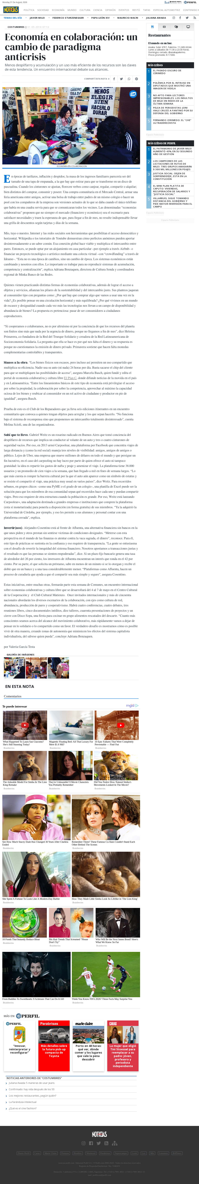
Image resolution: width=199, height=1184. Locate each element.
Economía (58, 9)
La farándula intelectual (22, 1102)
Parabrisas (105, 1153)
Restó (136, 9)
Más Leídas (155, 65)
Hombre (78, 1153)
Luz (144, 1153)
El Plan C (70, 378)
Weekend (90, 1153)
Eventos (124, 9)
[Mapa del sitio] (114, 1143)
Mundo (71, 9)
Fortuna (65, 1153)
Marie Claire (51, 1153)
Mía (152, 1153)
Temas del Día (13, 17)
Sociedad (43, 9)
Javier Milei (38, 17)
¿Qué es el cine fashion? (23, 1108)
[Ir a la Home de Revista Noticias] (11, 9)
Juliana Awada (156, 17)
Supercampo (121, 1153)
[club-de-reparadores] (36, 668)
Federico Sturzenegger (68, 17)
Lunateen (163, 1153)
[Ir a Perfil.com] (190, 2)
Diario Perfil (24, 1153)
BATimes (177, 1153)
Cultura (85, 9)
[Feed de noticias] (195, 18)
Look (134, 1153)
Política (29, 9)
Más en (9, 1016)
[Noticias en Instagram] (174, 18)
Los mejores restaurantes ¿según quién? (32, 1095)
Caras (37, 1153)
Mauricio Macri (128, 17)
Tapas (146, 9)
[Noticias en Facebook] (180, 18)
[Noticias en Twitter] (187, 18)
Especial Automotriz (166, 9)
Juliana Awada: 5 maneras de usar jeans (32, 1083)
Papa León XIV (100, 17)
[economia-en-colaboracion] (14, 668)
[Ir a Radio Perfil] (173, 2)
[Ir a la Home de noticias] (99, 1134)
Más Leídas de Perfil (162, 143)
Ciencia (97, 9)
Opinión (110, 9)
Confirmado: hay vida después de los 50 (31, 1089)
